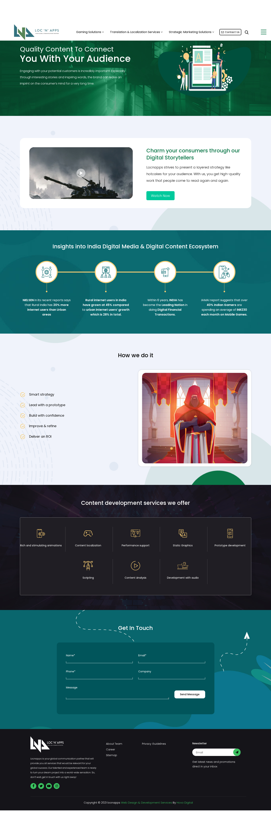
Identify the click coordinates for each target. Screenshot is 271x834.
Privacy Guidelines (154, 744)
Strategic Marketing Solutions (190, 32)
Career (110, 749)
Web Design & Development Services (146, 802)
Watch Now (160, 195)
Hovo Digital (185, 802)
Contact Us (232, 32)
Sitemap (111, 755)
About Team (114, 744)
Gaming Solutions (89, 32)
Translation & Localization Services (135, 32)
